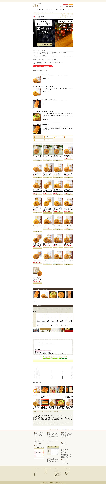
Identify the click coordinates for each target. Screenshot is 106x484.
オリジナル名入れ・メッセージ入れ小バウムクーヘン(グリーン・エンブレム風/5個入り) (52, 346)
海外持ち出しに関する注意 (58, 474)
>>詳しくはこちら (36, 442)
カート (71, 6)
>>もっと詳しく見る (50, 441)
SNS (69, 9)
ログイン (71, 4)
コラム (66, 9)
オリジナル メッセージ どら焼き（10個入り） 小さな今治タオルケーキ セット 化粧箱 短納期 (37, 156)
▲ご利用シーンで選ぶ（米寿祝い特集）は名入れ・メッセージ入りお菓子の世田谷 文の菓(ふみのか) (60, 429)
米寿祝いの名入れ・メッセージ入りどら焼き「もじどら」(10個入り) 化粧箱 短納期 (47, 173)
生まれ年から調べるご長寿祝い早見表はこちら (43, 66)
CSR (65, 470)
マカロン (35, 475)
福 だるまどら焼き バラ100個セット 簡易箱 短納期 (37, 261)
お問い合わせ (65, 4)
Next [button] (72, 32)
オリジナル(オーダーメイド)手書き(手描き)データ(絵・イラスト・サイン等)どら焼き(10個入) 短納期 (37, 208)
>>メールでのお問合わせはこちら (38, 443)
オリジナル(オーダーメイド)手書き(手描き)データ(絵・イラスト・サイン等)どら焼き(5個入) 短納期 (68, 190)
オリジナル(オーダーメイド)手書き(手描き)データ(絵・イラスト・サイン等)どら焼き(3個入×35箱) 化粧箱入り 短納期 (58, 208)
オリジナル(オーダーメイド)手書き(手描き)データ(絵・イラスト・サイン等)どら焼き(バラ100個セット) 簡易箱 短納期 (47, 208)
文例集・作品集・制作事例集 (47, 468)
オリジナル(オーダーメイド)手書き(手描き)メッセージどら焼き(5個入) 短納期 (68, 173)
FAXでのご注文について (57, 472)
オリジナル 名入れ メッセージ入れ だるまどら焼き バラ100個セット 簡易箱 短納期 (37, 244)
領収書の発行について (57, 471)
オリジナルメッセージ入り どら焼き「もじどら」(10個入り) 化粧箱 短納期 (68, 261)
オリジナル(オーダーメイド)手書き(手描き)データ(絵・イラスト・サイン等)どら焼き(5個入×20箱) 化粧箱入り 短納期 (68, 208)
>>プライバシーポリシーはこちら (65, 439)
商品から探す (36, 9)
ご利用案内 (55, 467)
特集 (44, 467)
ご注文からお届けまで (57, 476)
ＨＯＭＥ (35, 467)
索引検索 (66, 474)
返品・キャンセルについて (58, 475)
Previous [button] (33, 32)
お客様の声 (56, 9)
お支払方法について (57, 470)
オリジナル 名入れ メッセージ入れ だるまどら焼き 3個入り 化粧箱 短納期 (47, 226)
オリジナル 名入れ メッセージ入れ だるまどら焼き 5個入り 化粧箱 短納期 (57, 226)
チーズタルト (36, 472)
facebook (45, 473)
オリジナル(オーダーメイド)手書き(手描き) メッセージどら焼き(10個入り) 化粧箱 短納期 (37, 190)
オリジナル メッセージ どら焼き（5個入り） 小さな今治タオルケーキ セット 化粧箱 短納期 (57, 156)
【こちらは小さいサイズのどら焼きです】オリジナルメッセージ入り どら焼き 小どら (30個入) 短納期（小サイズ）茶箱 (37, 278)
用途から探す (41, 9)
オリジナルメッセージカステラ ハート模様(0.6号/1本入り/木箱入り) (50, 347)
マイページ (60, 4)
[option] (53, 33)
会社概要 (65, 467)
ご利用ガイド (61, 9)
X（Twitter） (46, 472)
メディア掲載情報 (46, 470)
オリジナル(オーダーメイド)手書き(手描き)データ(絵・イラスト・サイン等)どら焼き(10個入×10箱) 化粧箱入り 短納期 (37, 227)
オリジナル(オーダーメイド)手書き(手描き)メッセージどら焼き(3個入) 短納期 (57, 173)
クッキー (35, 474)
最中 (34, 473)
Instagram (45, 471)
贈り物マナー (45, 469)
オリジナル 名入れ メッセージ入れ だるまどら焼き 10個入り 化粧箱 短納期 (68, 226)
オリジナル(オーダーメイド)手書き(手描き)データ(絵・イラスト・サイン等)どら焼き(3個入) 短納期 (58, 190)
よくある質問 (51, 9)
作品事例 (46, 9)
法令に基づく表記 (67, 472)
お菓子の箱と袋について (58, 473)
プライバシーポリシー (67, 471)
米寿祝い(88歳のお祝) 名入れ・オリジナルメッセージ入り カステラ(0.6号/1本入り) (52, 353)
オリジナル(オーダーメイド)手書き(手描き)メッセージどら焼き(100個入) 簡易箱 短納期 (47, 190)
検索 (66, 6)
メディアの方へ (56, 479)
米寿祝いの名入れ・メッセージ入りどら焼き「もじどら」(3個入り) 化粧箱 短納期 (68, 156)
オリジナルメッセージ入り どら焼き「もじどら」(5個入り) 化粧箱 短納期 (58, 261)
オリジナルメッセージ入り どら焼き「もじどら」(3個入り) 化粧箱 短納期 (47, 261)
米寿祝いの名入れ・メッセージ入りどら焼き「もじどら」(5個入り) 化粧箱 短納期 (37, 173)
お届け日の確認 (56, 468)
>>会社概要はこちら (63, 453)
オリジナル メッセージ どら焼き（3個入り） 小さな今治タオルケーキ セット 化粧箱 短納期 (47, 156)
